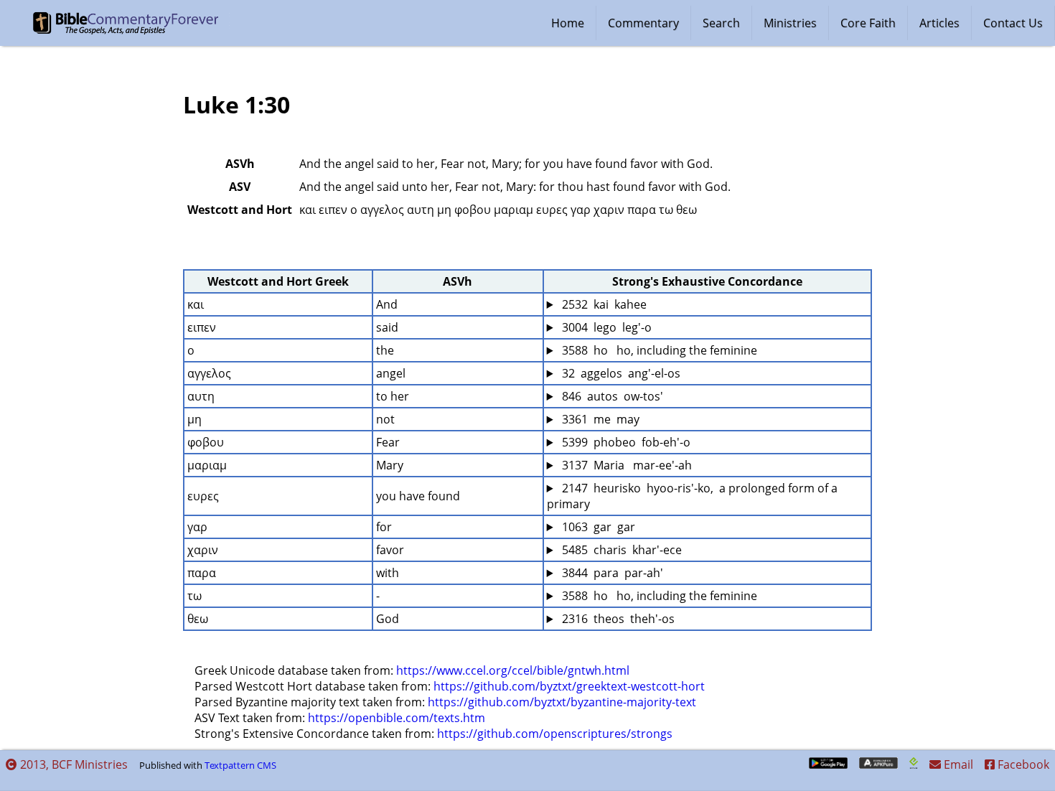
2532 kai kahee (603, 304)
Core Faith (868, 23)
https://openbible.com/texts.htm (396, 718)
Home (567, 23)
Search (721, 23)
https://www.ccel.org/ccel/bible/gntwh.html (512, 670)
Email (957, 764)
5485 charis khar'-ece (620, 550)
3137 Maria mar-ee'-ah (625, 465)
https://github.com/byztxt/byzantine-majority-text (562, 702)
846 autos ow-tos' (611, 396)
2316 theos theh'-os (617, 619)
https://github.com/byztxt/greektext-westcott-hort (569, 686)
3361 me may (599, 419)
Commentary (643, 23)
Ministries (790, 23)
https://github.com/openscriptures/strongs (554, 733)
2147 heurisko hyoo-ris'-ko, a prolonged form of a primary (693, 496)
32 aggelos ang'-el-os (619, 373)
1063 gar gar (597, 527)
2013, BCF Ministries (72, 764)
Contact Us (1013, 23)
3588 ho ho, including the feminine (658, 350)
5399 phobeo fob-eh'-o (624, 442)
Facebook (1022, 764)
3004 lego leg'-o (605, 327)
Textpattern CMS (240, 765)
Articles (939, 23)
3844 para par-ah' (611, 573)
